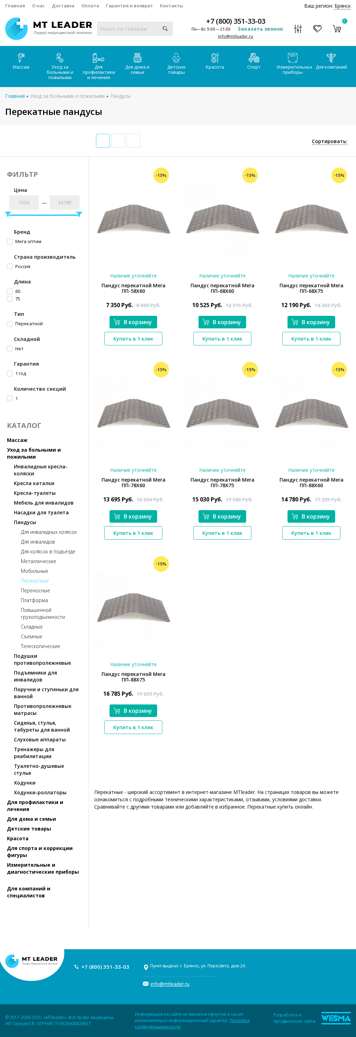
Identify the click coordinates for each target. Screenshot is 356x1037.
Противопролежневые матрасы (42, 709)
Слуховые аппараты (40, 739)
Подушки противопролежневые (42, 659)
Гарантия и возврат (129, 5)
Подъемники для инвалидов (35, 676)
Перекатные (35, 580)
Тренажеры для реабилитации (34, 752)
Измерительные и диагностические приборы (43, 868)
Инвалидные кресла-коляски (40, 470)
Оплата (90, 5)
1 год (20, 373)
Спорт (254, 67)
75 (17, 299)
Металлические (38, 561)
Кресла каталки (34, 483)
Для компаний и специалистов (28, 892)
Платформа (34, 600)
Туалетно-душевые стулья (39, 769)
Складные (32, 626)
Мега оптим (27, 241)
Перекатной (28, 323)
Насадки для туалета (41, 512)
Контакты (171, 5)
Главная (15, 5)
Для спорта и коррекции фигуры (40, 851)
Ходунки (24, 782)
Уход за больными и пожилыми (60, 72)
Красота (215, 67)
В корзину (138, 322)
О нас (38, 5)
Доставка (63, 5)
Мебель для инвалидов (44, 502)
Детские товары (176, 69)
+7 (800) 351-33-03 (235, 21)
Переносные (35, 590)
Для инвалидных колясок (49, 532)
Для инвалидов (38, 541)
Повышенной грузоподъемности (43, 613)
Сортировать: (329, 141)
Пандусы (120, 96)
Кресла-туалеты (35, 493)
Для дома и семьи (137, 69)
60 (17, 291)
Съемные (31, 636)
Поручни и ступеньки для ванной (46, 693)
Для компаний (331, 67)
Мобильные (34, 571)
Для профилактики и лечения (99, 72)
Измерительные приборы (294, 69)
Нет (19, 348)
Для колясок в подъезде (48, 551)
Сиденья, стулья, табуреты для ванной (42, 726)
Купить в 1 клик (133, 338)
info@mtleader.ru (235, 36)
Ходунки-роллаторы (40, 792)
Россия (22, 266)
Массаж (21, 67)
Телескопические (40, 646)
